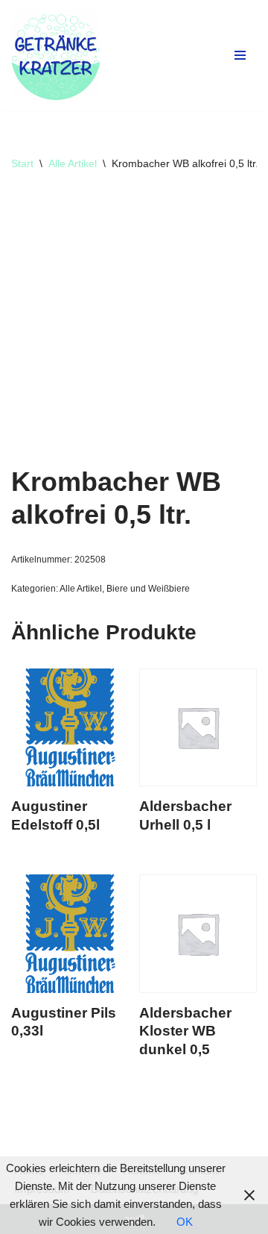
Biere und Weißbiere (148, 588)
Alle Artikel (72, 163)
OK (184, 1221)
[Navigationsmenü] (240, 55)
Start (22, 163)
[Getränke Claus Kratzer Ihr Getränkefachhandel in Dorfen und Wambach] (55, 55)
